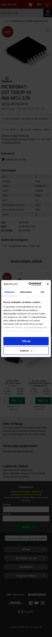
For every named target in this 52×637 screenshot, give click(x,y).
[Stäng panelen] (48, 284)
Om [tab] (42, 292)
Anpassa (24, 350)
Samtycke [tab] (9, 292)
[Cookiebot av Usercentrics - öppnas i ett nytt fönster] (30, 284)
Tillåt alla (26, 341)
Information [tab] (26, 292)
